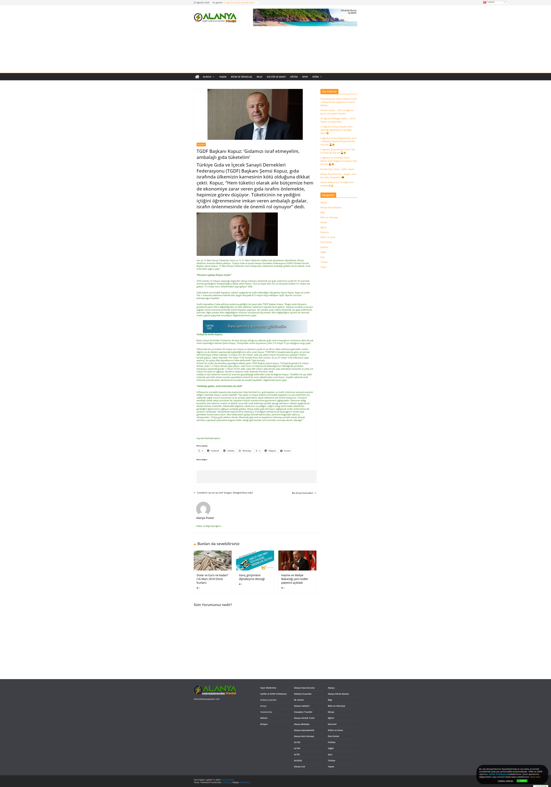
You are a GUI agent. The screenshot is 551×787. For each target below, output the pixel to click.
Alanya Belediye (302, 724)
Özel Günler (326, 242)
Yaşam (222, 76)
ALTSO (297, 742)
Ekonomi (201, 145)
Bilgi (259, 76)
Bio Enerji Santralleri (302, 493)
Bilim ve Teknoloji (241, 76)
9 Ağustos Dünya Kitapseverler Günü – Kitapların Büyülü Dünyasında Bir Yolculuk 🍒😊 (338, 141)
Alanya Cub (299, 766)
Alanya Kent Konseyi (304, 736)
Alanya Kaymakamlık (304, 730)
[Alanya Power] (197, 76)
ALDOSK (298, 760)
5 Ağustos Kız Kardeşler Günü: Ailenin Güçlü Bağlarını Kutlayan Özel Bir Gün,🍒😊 (338, 161)
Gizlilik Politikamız (498, 774)
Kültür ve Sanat (276, 76)
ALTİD (297, 754)
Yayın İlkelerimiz (268, 687)
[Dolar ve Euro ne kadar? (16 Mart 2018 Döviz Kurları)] (213, 551)
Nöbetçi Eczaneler (303, 693)
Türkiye (324, 261)
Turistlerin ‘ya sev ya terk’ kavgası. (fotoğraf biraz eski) (225, 492)
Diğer (315, 76)
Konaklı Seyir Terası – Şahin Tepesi (337, 169)
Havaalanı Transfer (303, 712)
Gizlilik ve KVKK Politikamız (273, 693)
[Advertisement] (275, 51)
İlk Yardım (299, 700)
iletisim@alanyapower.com (207, 699)
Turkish (490, 2)
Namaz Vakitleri (302, 706)
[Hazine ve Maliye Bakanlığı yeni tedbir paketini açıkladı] (297, 551)
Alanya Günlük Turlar (304, 718)
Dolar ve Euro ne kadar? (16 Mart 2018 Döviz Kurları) (212, 579)
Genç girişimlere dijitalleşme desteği (252, 577)
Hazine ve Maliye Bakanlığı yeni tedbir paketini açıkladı (294, 579)
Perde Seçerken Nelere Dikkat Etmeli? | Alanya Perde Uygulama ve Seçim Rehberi (338, 102)
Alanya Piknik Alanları (331, 207)
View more (535, 777)
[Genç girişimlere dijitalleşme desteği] (255, 551)
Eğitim (294, 76)
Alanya (207, 76)
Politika (324, 247)
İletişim (263, 724)
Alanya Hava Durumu (304, 687)
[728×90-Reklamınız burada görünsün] (255, 321)
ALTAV (297, 748)
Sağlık (323, 252)
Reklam (263, 718)
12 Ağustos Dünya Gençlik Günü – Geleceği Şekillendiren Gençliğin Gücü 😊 (337, 129)
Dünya (323, 222)
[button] (213, 77)
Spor (305, 76)
